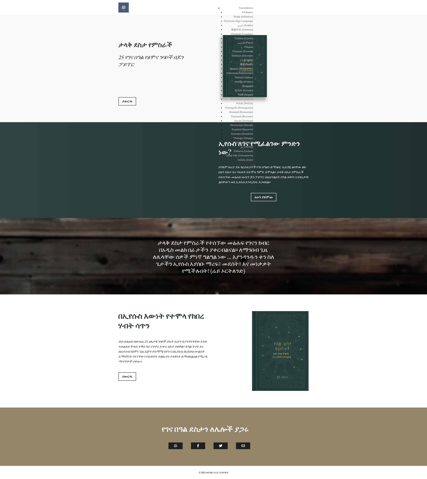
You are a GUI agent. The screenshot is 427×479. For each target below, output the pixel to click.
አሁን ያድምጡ (264, 197)
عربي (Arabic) (245, 25)
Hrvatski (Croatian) (242, 34)
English (248, 60)
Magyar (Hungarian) (241, 68)
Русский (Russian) (242, 116)
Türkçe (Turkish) (243, 142)
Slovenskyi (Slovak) (241, 125)
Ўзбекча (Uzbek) (243, 151)
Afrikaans (247, 12)
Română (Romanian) (241, 112)
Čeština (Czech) (244, 38)
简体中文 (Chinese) (242, 29)
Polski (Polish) (244, 103)
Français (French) (243, 51)
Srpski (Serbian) (243, 120)
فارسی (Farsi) (245, 42)
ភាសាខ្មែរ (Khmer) (244, 81)
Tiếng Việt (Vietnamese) (239, 155)
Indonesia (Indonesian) (240, 73)
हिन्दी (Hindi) (246, 64)
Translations (246, 8)
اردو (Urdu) (247, 146)
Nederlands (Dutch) (241, 99)
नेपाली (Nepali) (245, 94)
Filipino (248, 47)
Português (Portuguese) (239, 107)
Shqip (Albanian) (243, 16)
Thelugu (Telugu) (243, 138)
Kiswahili (247, 86)
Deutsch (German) (242, 55)
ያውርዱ (127, 101)
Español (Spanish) (242, 129)
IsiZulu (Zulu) (245, 159)
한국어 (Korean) (244, 90)
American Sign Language (238, 21)
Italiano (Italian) (244, 77)
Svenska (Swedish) (242, 133)
